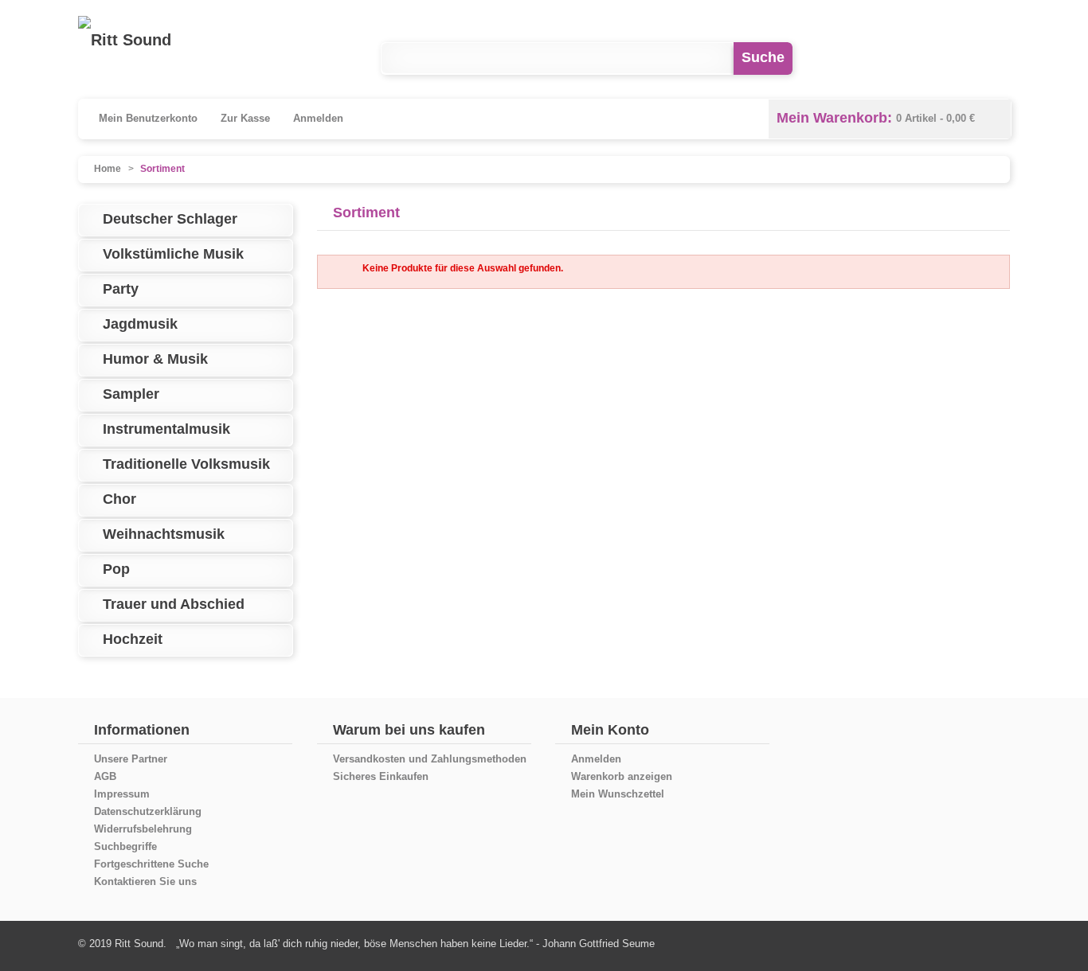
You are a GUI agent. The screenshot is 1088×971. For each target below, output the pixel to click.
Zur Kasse (245, 118)
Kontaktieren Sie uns (145, 881)
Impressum (122, 794)
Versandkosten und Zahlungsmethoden (429, 759)
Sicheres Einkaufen (381, 776)
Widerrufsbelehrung (143, 829)
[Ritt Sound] (124, 40)
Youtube (928, 58)
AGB (105, 776)
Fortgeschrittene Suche (151, 864)
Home (107, 168)
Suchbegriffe (125, 846)
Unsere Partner (130, 759)
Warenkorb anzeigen (621, 776)
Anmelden (318, 118)
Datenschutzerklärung (148, 811)
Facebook (863, 58)
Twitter (993, 58)
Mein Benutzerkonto (148, 118)
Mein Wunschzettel (617, 794)
